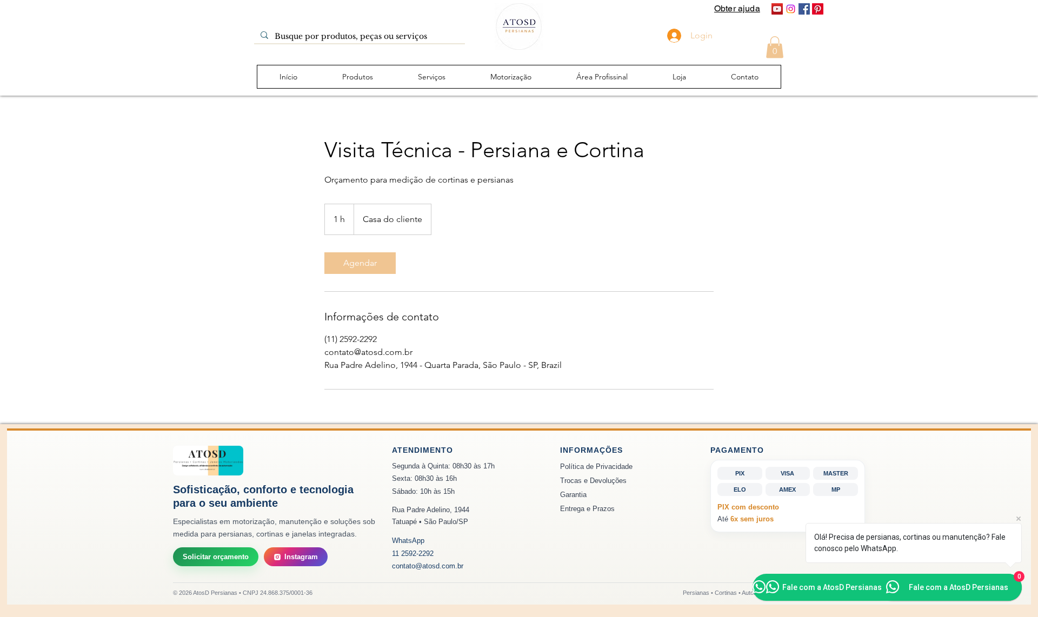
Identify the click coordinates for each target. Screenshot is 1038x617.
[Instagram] (790, 9)
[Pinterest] (817, 9)
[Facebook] (804, 9)
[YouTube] (777, 9)
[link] (360, 263)
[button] (775, 47)
